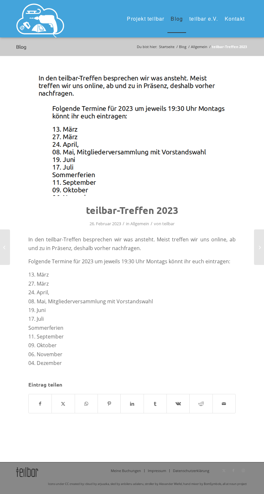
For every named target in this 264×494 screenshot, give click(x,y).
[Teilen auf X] (63, 403)
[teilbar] (40, 18)
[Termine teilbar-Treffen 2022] (5, 247)
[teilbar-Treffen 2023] (132, 134)
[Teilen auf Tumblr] (155, 403)
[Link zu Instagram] (243, 470)
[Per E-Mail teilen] (224, 403)
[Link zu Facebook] (233, 470)
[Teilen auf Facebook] (40, 403)
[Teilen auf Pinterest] (109, 403)
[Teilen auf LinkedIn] (132, 403)
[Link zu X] (224, 470)
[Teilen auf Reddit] (201, 403)
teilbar (168, 224)
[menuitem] (145, 18)
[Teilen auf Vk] (178, 403)
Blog (21, 46)
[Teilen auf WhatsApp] (86, 403)
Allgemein (139, 224)
